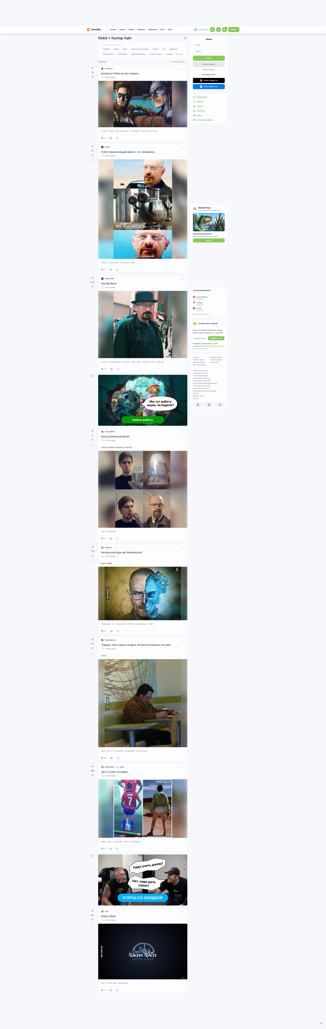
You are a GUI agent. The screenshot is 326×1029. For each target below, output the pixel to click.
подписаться (216, 338)
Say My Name (109, 283)
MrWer (107, 147)
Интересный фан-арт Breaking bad (121, 552)
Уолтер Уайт (135, 131)
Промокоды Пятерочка (201, 378)
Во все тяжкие (141, 751)
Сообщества (152, 29)
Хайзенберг (135, 362)
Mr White (130, 624)
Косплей (104, 362)
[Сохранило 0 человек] (110, 539)
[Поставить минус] (92, 77)
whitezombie (109, 279)
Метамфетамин (141, 624)
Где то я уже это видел (114, 771)
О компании (214, 362)
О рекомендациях (216, 360)
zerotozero (109, 69)
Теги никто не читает (149, 131)
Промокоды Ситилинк (201, 388)
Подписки (141, 29)
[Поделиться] (117, 138)
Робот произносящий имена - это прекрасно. (128, 151)
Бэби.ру (196, 399)
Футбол (126, 842)
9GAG (111, 131)
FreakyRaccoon (110, 640)
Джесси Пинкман (122, 131)
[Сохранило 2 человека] (110, 138)
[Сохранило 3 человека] (110, 270)
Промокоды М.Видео (200, 376)
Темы (170, 29)
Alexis (109, 842)
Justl (106, 911)
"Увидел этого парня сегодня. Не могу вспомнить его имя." (136, 644)
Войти (233, 30)
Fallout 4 (104, 262)
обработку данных (210, 346)
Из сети (110, 751)
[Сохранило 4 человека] (111, 369)
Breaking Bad (113, 262)
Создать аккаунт (208, 64)
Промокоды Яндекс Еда (201, 386)
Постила (196, 393)
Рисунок (104, 131)
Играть (209, 240)
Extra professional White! (115, 436)
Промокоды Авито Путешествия (204, 391)
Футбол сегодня (198, 396)
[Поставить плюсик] (92, 68)
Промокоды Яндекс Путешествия (205, 383)
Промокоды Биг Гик (200, 370)
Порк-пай (160, 362)
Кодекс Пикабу (198, 360)
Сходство (145, 362)
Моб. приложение (199, 365)
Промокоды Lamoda (200, 373)
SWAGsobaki (109, 767)
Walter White (108, 916)
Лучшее (122, 29)
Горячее (113, 29)
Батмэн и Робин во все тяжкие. (120, 73)
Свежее (131, 29)
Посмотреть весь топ (201, 314)
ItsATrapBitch (110, 432)
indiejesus (108, 548)
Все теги (179, 54)
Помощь (196, 357)
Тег (113, 624)
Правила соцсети (216, 357)
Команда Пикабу (199, 362)
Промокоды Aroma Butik (201, 381)
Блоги (162, 29)
